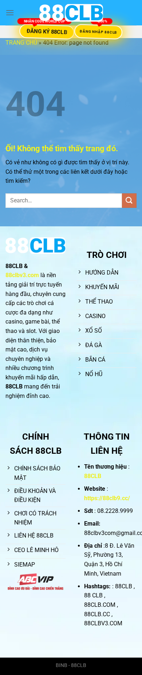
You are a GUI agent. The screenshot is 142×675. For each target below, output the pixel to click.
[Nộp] (129, 200)
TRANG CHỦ (21, 42)
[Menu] (9, 12)
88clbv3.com (22, 275)
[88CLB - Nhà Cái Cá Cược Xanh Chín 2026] (71, 13)
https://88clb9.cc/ (107, 498)
